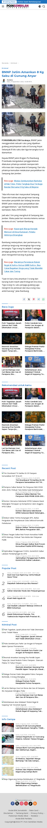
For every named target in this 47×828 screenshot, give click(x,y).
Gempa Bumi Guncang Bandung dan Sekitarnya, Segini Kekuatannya (30, 749)
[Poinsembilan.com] (17, 6)
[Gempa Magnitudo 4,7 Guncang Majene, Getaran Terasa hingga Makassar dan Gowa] (8, 738)
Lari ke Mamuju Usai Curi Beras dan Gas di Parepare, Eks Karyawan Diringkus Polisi (11, 372)
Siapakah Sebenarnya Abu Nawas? (22, 583)
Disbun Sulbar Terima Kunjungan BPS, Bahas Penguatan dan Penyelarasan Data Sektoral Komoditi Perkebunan (30, 528)
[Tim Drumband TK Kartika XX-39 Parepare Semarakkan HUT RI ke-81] (23, 474)
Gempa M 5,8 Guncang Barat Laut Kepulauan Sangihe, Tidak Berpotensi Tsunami (29, 727)
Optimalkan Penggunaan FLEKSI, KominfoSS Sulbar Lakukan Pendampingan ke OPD (30, 559)
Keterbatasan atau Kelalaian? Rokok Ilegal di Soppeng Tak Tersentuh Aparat (34, 372)
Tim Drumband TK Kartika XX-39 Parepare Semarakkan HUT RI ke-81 (30, 481)
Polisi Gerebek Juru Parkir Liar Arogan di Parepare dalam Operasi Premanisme (34, 325)
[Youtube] (26, 804)
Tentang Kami (22, 813)
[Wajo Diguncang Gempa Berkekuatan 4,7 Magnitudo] (23, 779)
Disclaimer (8, 813)
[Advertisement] (23, 33)
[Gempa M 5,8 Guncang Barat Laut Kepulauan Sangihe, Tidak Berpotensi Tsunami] (8, 727)
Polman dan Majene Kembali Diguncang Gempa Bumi (28, 770)
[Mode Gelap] (39, 6)
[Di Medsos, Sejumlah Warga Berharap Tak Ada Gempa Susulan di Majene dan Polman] (8, 760)
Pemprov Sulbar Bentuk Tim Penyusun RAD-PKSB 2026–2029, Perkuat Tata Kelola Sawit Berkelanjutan (30, 495)
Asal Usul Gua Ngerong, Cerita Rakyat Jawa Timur (23, 576)
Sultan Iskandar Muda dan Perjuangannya (26, 591)
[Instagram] (22, 804)
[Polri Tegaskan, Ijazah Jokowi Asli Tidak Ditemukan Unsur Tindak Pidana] (12, 315)
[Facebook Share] (24, 299)
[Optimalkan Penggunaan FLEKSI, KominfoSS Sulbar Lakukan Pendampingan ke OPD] (23, 552)
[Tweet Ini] (29, 299)
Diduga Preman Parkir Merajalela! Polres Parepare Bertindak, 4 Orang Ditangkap (35, 348)
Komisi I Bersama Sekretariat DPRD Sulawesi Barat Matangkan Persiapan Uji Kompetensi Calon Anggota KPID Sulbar (30, 512)
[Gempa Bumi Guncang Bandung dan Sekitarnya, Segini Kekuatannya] (8, 749)
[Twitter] (17, 804)
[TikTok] (30, 804)
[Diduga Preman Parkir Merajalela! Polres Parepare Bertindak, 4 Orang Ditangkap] (35, 338)
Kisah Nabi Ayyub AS (16, 598)
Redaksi (10, 80)
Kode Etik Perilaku (24, 819)
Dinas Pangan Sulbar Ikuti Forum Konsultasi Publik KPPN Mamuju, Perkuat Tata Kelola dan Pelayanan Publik (30, 545)
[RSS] (35, 804)
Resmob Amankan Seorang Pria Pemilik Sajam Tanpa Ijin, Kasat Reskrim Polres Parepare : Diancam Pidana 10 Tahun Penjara (11, 348)
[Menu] (3, 6)
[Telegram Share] (38, 299)
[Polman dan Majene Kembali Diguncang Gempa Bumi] (8, 771)
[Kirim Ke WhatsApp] (43, 299)
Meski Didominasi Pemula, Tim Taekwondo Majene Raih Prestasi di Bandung (23, 615)
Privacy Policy (37, 813)
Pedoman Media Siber (18, 816)
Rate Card (33, 810)
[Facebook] (13, 804)
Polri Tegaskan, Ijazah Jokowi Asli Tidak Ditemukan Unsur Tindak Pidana (11, 325)
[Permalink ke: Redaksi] (4, 80)
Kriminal (5, 68)
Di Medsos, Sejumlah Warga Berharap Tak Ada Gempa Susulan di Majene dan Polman (29, 760)
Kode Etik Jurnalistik (18, 810)
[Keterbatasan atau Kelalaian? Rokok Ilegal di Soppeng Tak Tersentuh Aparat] (35, 362)
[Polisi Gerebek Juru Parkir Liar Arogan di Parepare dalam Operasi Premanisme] (35, 315)
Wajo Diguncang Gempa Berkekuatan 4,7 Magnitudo (28, 784)
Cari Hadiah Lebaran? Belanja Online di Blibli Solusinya (24, 607)
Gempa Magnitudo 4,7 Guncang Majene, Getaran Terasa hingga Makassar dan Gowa (30, 738)
